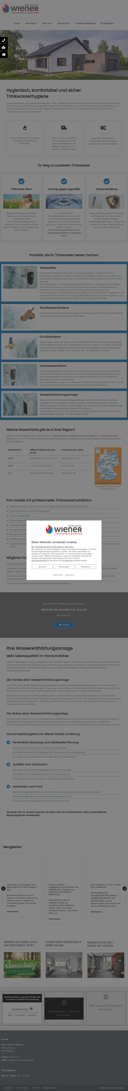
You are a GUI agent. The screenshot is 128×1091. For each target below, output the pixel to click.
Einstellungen (64, 566)
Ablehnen (42, 566)
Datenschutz (58, 574)
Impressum (69, 574)
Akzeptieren (85, 566)
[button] (4, 40)
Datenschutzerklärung (40, 560)
